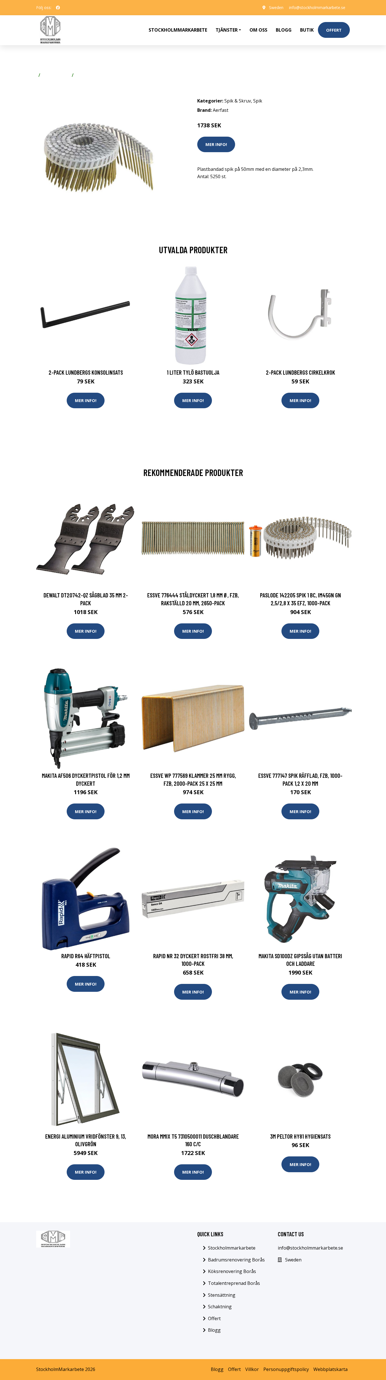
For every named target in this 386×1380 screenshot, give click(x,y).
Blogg (284, 30)
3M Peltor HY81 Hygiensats (300, 1136)
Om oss (258, 30)
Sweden (276, 7)
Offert (334, 30)
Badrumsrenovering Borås (236, 1260)
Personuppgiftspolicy (286, 1369)
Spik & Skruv (56, 75)
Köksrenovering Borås (232, 1271)
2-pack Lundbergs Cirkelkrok (300, 372)
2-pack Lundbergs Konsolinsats (86, 372)
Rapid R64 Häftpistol (85, 955)
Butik (307, 30)
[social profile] (58, 7)
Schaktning (220, 1306)
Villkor (252, 1369)
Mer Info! (216, 144)
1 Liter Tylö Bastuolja (193, 372)
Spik (80, 75)
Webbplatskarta (330, 1369)
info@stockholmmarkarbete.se (317, 7)
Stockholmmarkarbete (178, 30)
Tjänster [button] (227, 30)
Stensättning (221, 1295)
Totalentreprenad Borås (234, 1283)
